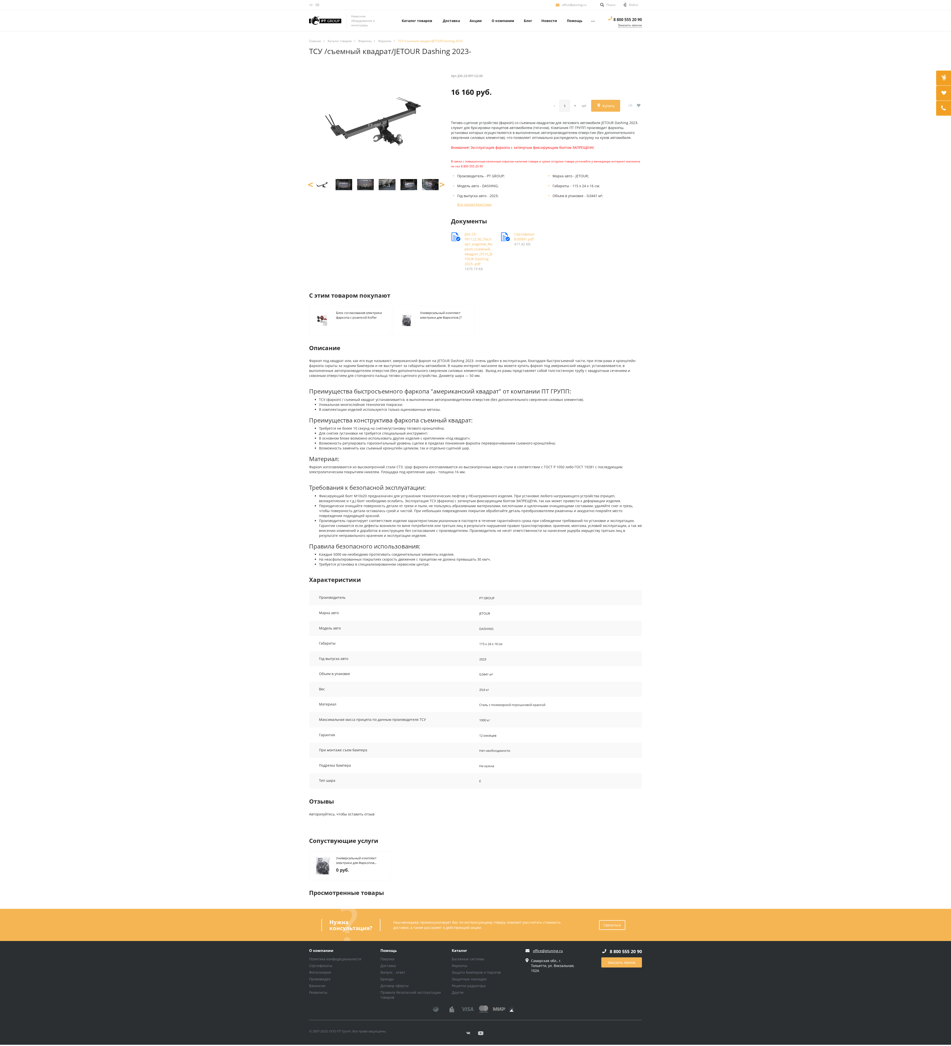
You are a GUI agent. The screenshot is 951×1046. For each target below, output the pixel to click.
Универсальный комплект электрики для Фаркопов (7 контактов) (441, 315)
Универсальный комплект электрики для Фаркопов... (356, 860)
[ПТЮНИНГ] (325, 21)
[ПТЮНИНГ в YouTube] (317, 5)
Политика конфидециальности (335, 959)
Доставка (388, 965)
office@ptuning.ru (574, 5)
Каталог (459, 950)
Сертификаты (320, 965)
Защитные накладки (469, 979)
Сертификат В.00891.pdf (524, 236)
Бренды (387, 979)
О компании (321, 950)
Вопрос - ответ (392, 972)
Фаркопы (459, 965)
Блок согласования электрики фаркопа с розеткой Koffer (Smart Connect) (359, 315)
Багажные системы (468, 959)
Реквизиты (318, 992)
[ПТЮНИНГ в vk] (311, 5)
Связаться (612, 925)
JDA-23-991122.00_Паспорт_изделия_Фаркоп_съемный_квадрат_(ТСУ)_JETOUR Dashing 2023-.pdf (479, 249)
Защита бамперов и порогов (476, 972)
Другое (458, 992)
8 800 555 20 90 (627, 19)
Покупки (387, 959)
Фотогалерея (320, 972)
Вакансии (317, 985)
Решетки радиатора (469, 985)
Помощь (388, 950)
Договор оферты (394, 985)
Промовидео (319, 979)
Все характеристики (474, 204)
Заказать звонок (621, 962)
